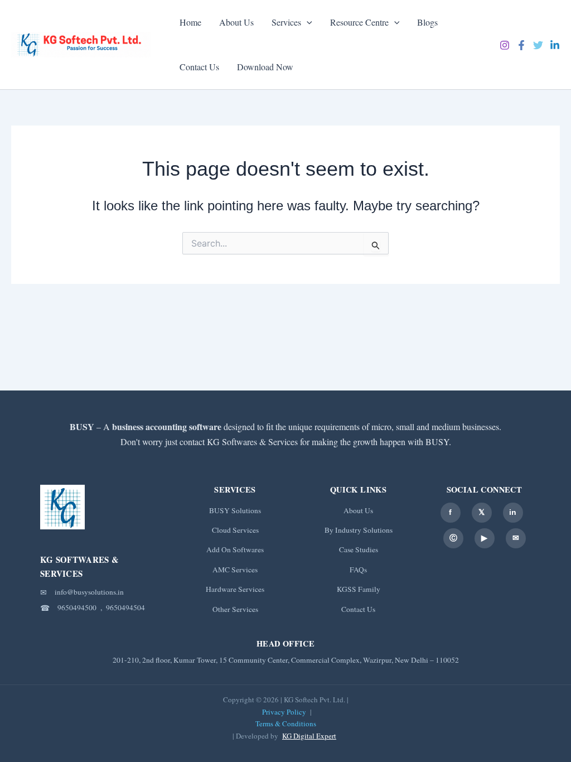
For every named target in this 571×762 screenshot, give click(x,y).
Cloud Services (235, 530)
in (512, 512)
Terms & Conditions (285, 723)
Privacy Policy (284, 712)
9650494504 (125, 607)
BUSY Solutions (235, 510)
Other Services (235, 609)
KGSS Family (358, 589)
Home (190, 22)
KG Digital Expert (309, 736)
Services (286, 22)
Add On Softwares (235, 549)
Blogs (427, 22)
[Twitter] (538, 45)
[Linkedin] (555, 45)
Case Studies (358, 549)
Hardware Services (235, 589)
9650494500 (76, 607)
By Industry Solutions (359, 530)
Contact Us (199, 67)
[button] (306, 22)
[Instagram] (505, 45)
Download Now (265, 67)
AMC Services (235, 570)
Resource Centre (359, 22)
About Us (236, 22)
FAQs (358, 570)
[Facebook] (521, 45)
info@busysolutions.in (89, 592)
